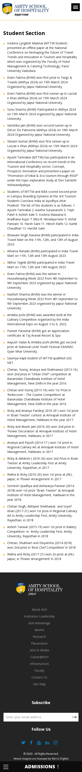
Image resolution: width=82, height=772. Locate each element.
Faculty (39, 670)
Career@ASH (39, 657)
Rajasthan (21, 14)
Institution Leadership (39, 616)
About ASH (39, 609)
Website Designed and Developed (30, 758)
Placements (39, 643)
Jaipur (32, 593)
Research (39, 637)
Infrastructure (39, 664)
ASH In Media (39, 650)
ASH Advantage (39, 623)
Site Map (39, 684)
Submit (74, 717)
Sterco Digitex (60, 758)
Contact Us (39, 677)
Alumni (39, 630)
